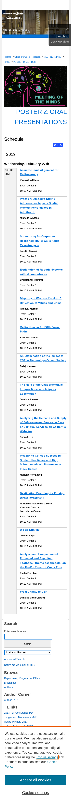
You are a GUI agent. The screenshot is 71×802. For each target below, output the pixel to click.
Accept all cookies (35, 780)
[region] (35, 764)
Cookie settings (47, 757)
